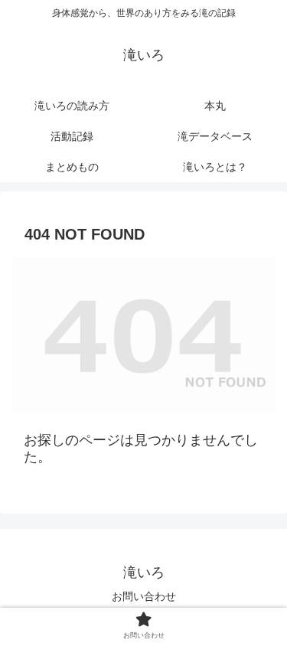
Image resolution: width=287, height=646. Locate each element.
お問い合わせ (144, 596)
